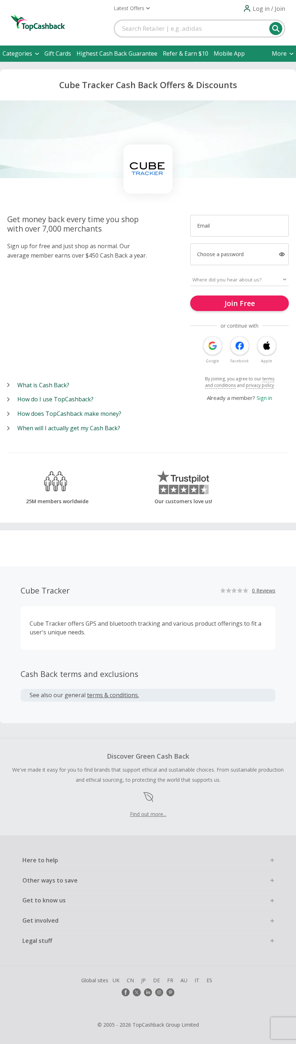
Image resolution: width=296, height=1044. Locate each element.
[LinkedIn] (148, 992)
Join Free (240, 303)
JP (143, 980)
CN (130, 980)
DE (156, 980)
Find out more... (148, 814)
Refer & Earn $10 (185, 53)
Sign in (264, 397)
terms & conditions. (113, 695)
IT (197, 980)
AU (183, 980)
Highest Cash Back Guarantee (117, 53)
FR (170, 980)
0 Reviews (263, 590)
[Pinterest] (170, 992)
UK (116, 980)
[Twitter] (137, 992)
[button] (132, 8)
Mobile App (229, 53)
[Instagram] (159, 992)
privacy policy (260, 385)
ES (209, 980)
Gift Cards (57, 53)
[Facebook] (126, 992)
